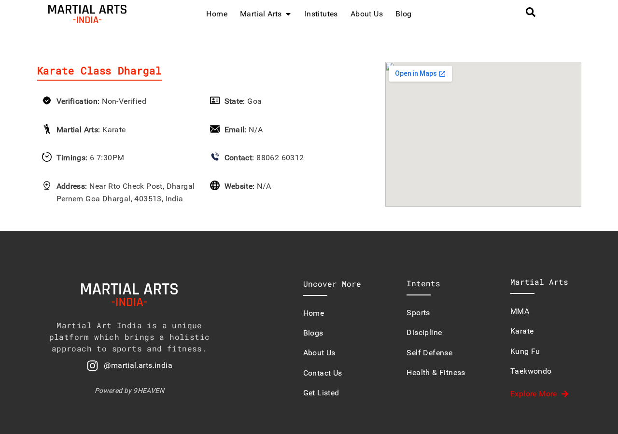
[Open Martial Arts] (288, 14)
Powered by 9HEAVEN (129, 390)
